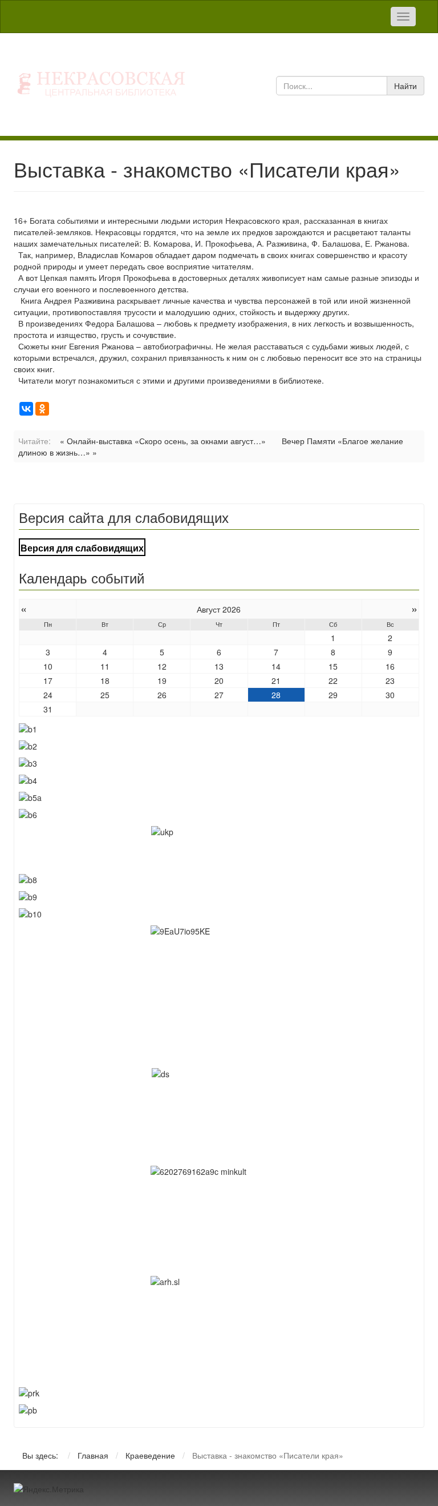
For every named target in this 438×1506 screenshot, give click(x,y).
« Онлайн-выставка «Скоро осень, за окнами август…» (163, 440)
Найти (405, 85)
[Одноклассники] (42, 409)
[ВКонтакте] (26, 409)
